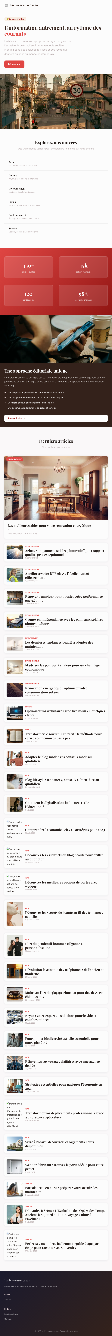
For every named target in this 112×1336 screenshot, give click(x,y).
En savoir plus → (16, 418)
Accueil (7, 1299)
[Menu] (105, 5)
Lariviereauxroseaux (22, 5)
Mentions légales (11, 1314)
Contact (7, 1319)
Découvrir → (14, 64)
